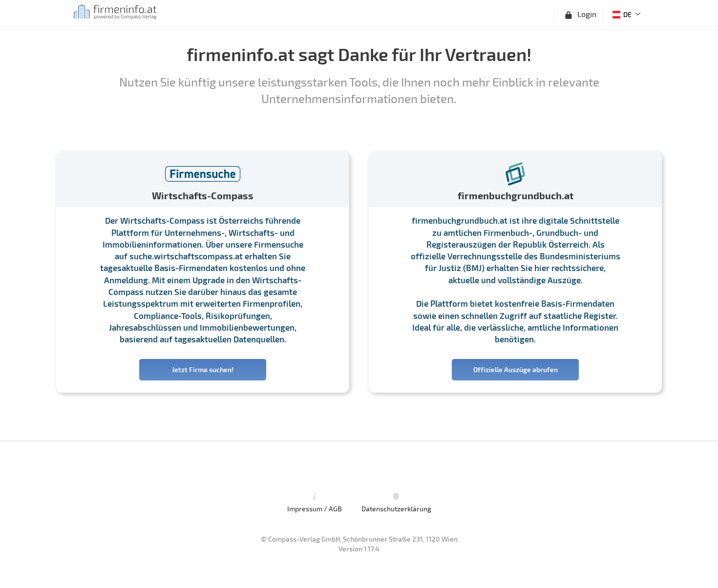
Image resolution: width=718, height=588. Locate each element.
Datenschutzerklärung (396, 508)
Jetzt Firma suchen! (202, 369)
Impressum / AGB (314, 508)
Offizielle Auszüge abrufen (515, 369)
